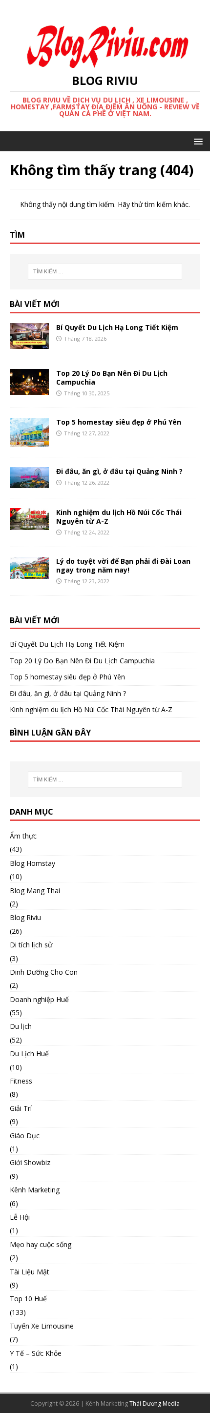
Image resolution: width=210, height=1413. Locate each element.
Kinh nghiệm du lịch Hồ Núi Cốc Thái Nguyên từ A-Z (119, 517)
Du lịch (21, 1026)
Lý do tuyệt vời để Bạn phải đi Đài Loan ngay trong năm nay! (123, 565)
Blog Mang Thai (35, 890)
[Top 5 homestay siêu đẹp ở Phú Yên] (29, 441)
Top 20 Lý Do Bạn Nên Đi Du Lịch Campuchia (112, 378)
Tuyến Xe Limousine (42, 1326)
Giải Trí (21, 1108)
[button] (197, 141)
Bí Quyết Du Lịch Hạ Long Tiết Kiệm (117, 327)
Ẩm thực (23, 835)
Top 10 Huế (28, 1298)
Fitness (21, 1080)
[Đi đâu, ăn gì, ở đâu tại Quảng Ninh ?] (29, 482)
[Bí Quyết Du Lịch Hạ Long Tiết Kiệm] (29, 343)
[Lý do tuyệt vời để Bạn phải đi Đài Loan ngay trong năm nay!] (29, 572)
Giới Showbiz (30, 1162)
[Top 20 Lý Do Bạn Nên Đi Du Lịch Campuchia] (29, 389)
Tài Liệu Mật (29, 1271)
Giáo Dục (25, 1135)
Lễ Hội (20, 1217)
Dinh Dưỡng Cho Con (44, 972)
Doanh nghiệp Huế (39, 999)
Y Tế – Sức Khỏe (36, 1353)
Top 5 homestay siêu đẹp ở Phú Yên (118, 422)
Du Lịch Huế (29, 1053)
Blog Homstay (32, 863)
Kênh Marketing (35, 1189)
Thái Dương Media (154, 1403)
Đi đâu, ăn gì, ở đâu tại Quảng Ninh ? (119, 471)
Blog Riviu (25, 917)
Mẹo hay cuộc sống (40, 1244)
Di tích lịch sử (31, 944)
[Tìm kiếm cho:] (105, 271)
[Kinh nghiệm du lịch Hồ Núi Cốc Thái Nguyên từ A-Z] (29, 524)
